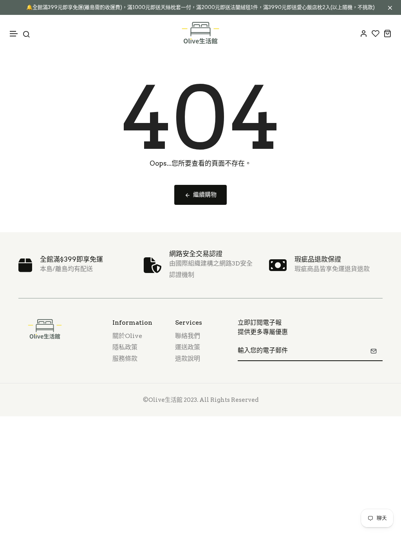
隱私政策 (124, 347)
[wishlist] (375, 33)
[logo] (200, 33)
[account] (364, 33)
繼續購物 (205, 194)
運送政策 (187, 347)
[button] (14, 34)
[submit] (374, 351)
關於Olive (127, 336)
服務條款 (124, 358)
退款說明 (187, 358)
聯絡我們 (187, 336)
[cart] (387, 33)
